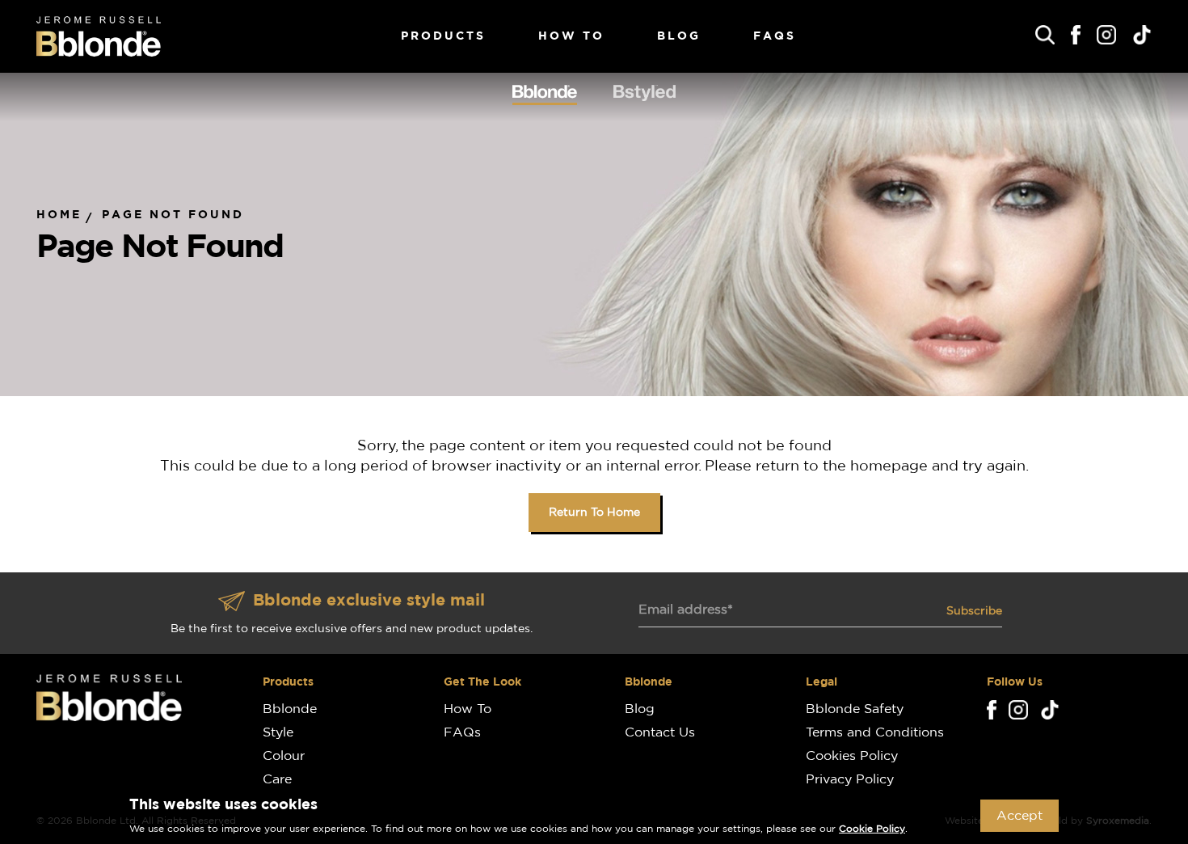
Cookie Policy (872, 828)
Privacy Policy (850, 779)
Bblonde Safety (855, 709)
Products (443, 36)
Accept (1019, 815)
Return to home (594, 512)
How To (571, 36)
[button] (1045, 34)
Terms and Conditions (875, 732)
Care (277, 779)
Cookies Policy (852, 755)
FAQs (774, 36)
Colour (284, 755)
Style (278, 732)
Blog (679, 36)
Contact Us (660, 732)
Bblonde (290, 709)
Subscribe (974, 611)
